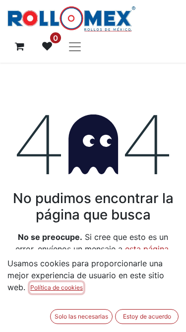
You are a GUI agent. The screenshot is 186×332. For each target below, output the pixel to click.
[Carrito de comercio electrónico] (19, 46)
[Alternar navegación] (75, 46)
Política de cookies (56, 287)
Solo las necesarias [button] (81, 316)
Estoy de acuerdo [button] (147, 316)
